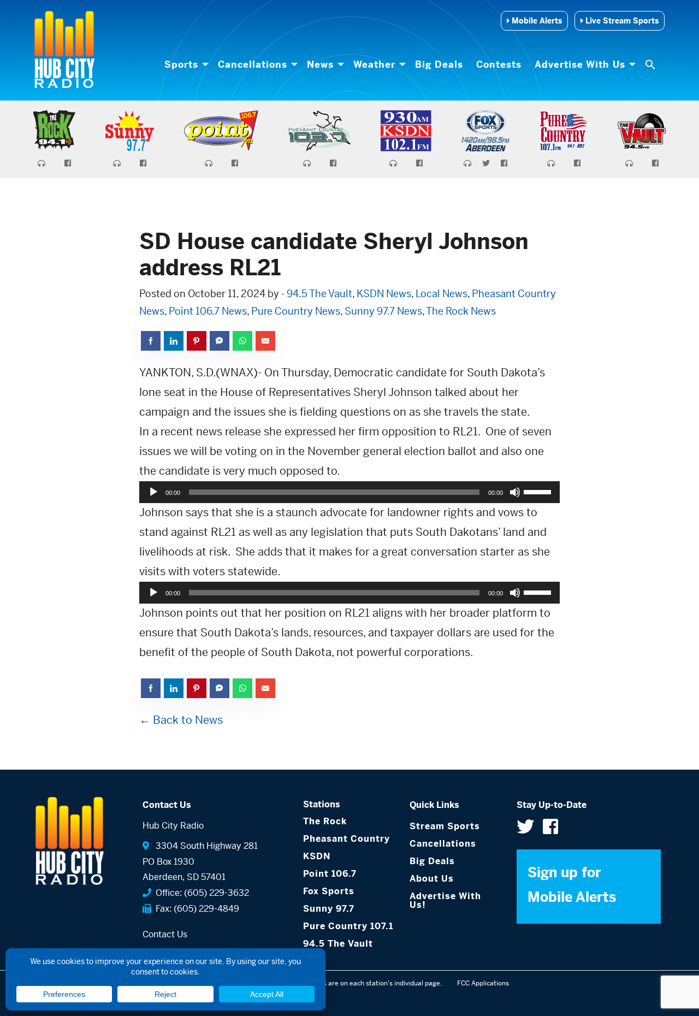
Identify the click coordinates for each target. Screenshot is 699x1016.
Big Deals (439, 64)
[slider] (539, 491)
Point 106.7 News (208, 311)
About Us (432, 878)
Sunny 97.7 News (383, 311)
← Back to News (181, 720)
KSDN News (384, 293)
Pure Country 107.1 (348, 926)
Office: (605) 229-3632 (200, 893)
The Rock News (461, 311)
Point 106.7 (330, 873)
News (320, 64)
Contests (499, 64)
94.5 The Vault (319, 293)
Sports (181, 64)
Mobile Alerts (536, 21)
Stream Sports (445, 826)
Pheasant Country (346, 838)
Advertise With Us (580, 64)
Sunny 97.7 (328, 908)
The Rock (325, 821)
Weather (374, 64)
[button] (651, 64)
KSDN (316, 856)
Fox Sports (328, 891)
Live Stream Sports (621, 21)
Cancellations (252, 64)
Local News (441, 293)
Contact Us (165, 934)
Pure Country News (295, 311)
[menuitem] (184, 64)
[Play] (153, 492)
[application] (349, 492)
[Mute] (515, 492)
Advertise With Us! (445, 900)
